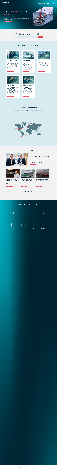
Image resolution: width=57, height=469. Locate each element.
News (48, 2)
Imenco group (17, 110)
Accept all (37, 467)
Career (45, 2)
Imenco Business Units (41, 3)
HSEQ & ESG (51, 2)
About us (48, 3)
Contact (53, 3)
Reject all (33, 467)
